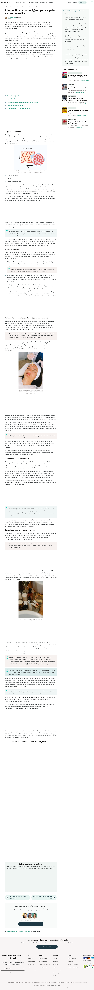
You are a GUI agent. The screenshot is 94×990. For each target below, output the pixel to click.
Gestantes (55, 964)
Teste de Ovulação (72, 96)
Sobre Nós (70, 961)
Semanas (31, 2)
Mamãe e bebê (31, 964)
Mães (54, 967)
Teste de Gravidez (72, 107)
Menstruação (71, 84)
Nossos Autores (72, 958)
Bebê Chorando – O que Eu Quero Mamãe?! (43, 897)
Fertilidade (30, 958)
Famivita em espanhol (58, 976)
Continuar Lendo (84, 80)
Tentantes (18, 2)
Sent (23, 968)
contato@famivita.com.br (54, 985)
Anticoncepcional (72, 119)
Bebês (36, 2)
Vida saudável (31, 961)
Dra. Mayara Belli (12, 17)
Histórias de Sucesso (44, 964)
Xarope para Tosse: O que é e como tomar (17, 897)
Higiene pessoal (32, 970)
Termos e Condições (73, 964)
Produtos (51, 2)
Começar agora (47, 946)
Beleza (29, 967)
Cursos (55, 958)
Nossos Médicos (43, 967)
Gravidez (25, 2)
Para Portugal (56, 973)
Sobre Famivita (43, 958)
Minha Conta (82, 2)
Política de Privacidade (73, 967)
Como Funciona (43, 961)
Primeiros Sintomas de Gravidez (75, 72)
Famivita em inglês (58, 970)
